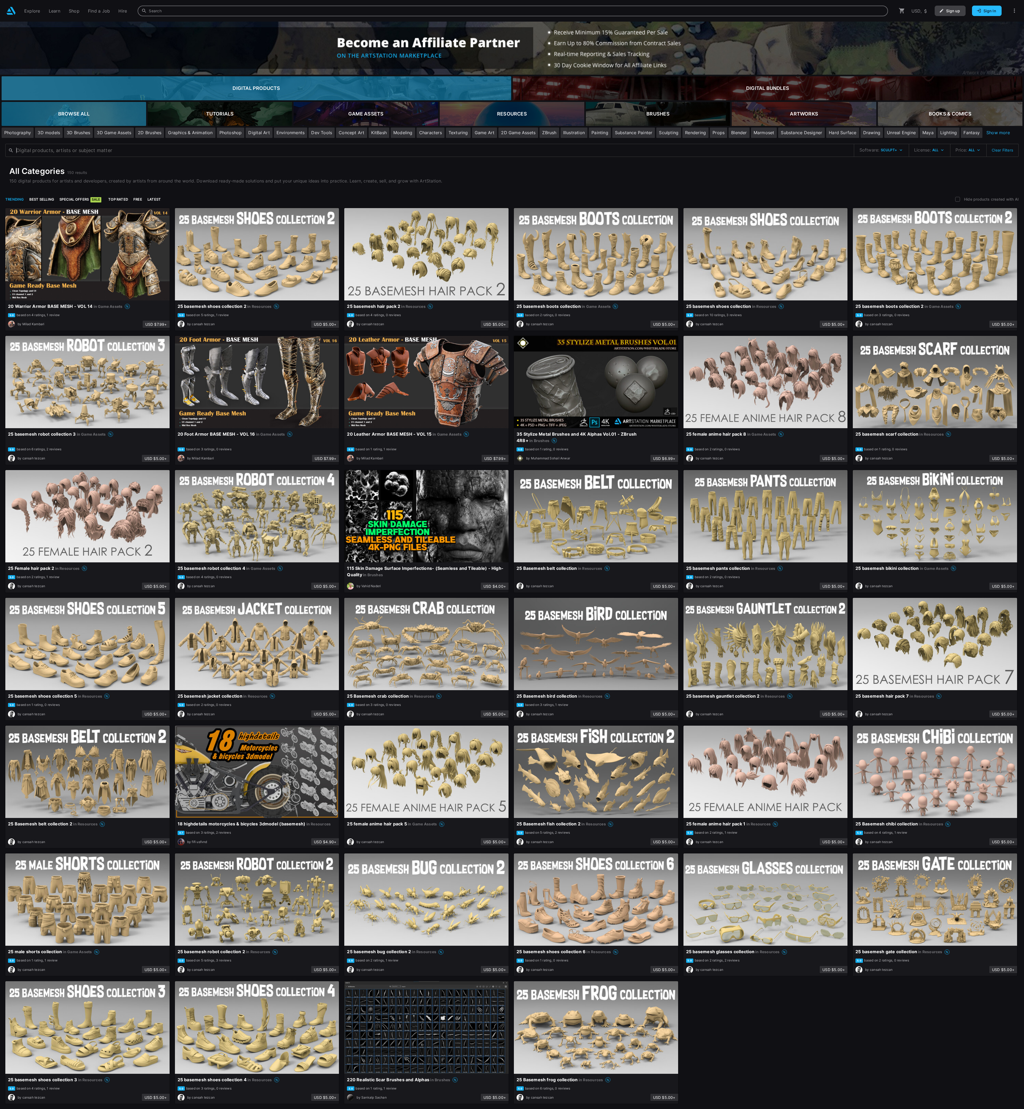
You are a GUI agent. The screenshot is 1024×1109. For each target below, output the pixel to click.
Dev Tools (321, 132)
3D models (49, 132)
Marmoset (764, 132)
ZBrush (549, 132)
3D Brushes (78, 132)
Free (137, 199)
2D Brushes (149, 132)
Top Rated (118, 199)
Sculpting (668, 132)
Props (719, 132)
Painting (599, 132)
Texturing (458, 132)
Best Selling (41, 199)
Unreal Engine (901, 132)
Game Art (485, 132)
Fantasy (971, 132)
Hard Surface (843, 132)
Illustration (574, 132)
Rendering (695, 132)
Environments (291, 132)
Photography (17, 132)
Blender (739, 132)
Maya (928, 132)
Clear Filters (1002, 150)
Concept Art (351, 132)
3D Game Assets (114, 132)
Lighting (948, 132)
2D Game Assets (518, 132)
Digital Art (259, 132)
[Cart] (902, 10)
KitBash (379, 132)
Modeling (403, 132)
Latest (154, 199)
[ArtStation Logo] (11, 11)
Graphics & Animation (190, 132)
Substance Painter (634, 132)
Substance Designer (801, 132)
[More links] (1014, 10)
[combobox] (513, 11)
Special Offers (79, 199)
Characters (430, 132)
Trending (14, 199)
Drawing (871, 132)
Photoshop (230, 132)
